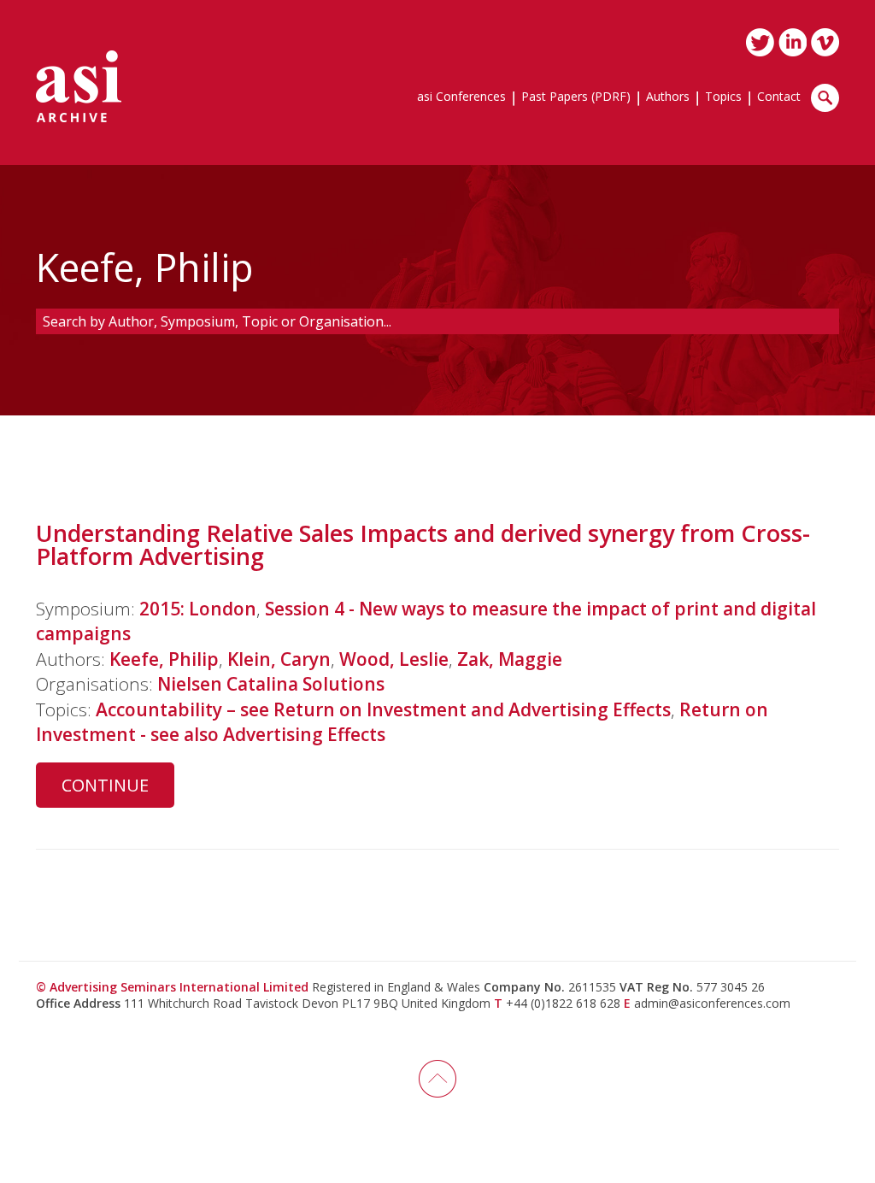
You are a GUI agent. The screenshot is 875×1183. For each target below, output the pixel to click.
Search (825, 98)
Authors (668, 97)
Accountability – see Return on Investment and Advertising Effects (383, 709)
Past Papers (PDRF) (576, 97)
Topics (723, 97)
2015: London (197, 609)
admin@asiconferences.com (712, 1003)
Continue (105, 785)
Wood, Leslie (394, 659)
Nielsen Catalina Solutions (271, 684)
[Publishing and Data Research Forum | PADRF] (78, 86)
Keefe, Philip (164, 659)
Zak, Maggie (509, 659)
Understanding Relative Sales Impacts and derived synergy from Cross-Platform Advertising (423, 544)
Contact (779, 97)
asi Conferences (461, 97)
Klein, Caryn (279, 659)
